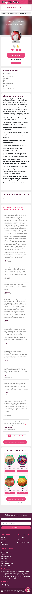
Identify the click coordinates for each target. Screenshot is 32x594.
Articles (3, 543)
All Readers (9, 13)
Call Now (15, 55)
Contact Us (20, 537)
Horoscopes (4, 544)
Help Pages (20, 541)
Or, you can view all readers (16, 503)
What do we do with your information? (7, 564)
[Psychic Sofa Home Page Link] (11, 2)
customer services (6, 576)
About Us (3, 539)
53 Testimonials (17, 60)
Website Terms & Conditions (6, 557)
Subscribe (15, 527)
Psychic (15, 13)
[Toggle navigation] (30, 2)
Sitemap (25, 592)
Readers (3, 541)
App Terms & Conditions (5, 561)
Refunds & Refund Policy (6, 553)
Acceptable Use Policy (23, 543)
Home (3, 13)
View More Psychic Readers (16, 499)
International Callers (16, 592)
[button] (16, 7)
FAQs (18, 539)
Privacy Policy (5, 551)
